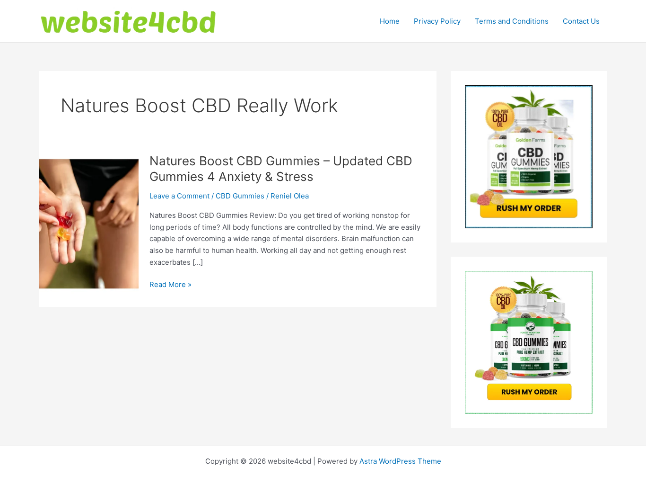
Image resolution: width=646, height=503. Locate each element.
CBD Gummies (240, 195)
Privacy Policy (437, 21)
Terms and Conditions (512, 21)
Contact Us (581, 21)
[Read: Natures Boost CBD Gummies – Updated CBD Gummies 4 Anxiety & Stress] (89, 223)
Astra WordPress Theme (400, 461)
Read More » (170, 285)
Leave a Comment (179, 195)
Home (390, 21)
